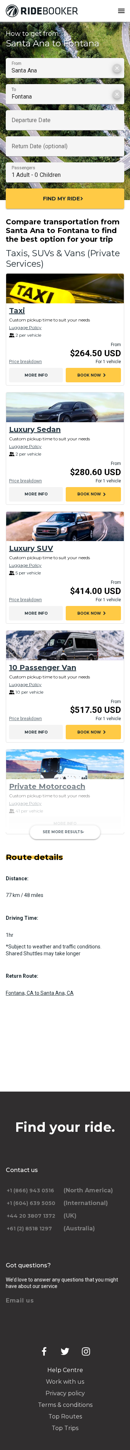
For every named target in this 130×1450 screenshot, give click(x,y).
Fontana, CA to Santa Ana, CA (40, 993)
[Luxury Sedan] (65, 407)
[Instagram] (86, 1351)
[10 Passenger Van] (65, 645)
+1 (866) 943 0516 (30, 1190)
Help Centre (65, 1370)
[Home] (43, 11)
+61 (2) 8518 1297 (29, 1228)
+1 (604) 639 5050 (31, 1203)
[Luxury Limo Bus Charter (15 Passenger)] (65, 856)
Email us (20, 1300)
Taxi (17, 310)
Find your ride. (65, 1127)
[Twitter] (65, 1351)
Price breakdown (25, 361)
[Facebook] (44, 1351)
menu (121, 11)
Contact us (22, 1170)
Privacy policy (65, 1393)
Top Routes (65, 1416)
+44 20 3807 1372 (31, 1216)
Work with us (65, 1381)
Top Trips (65, 1428)
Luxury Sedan (35, 429)
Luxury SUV (31, 548)
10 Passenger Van (42, 667)
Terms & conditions (65, 1404)
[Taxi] (65, 288)
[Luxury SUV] (65, 526)
